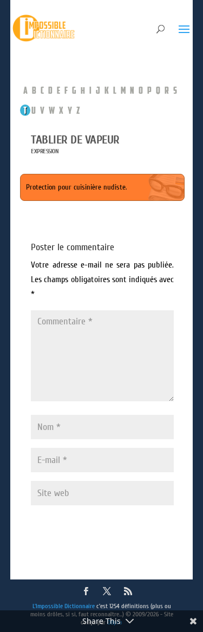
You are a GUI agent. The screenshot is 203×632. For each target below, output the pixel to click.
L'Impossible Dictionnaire (63, 606)
